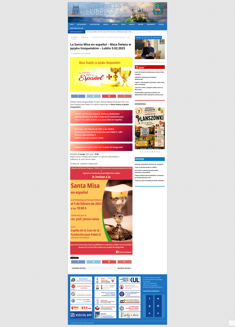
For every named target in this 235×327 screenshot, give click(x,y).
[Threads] (158, 313)
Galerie (140, 24)
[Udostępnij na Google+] (125, 96)
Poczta (161, 24)
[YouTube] (149, 306)
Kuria (123, 24)
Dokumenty (151, 24)
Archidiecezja (95, 24)
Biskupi (106, 24)
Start (72, 24)
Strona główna (85, 53)
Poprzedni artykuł (79, 268)
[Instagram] (158, 306)
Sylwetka (138, 37)
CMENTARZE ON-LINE (76, 28)
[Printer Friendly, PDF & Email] (73, 256)
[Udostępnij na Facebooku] (78, 96)
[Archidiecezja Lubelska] (117, 12)
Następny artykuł (124, 268)
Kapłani (115, 24)
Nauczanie (147, 37)
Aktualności (81, 24)
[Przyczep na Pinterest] (109, 96)
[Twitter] (158, 298)
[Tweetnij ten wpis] (94, 96)
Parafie (131, 24)
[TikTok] (149, 313)
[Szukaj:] (155, 32)
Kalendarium (157, 37)
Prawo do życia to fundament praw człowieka (149, 180)
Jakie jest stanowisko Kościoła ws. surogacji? (149, 164)
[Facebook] (149, 298)
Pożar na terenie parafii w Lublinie (146, 167)
